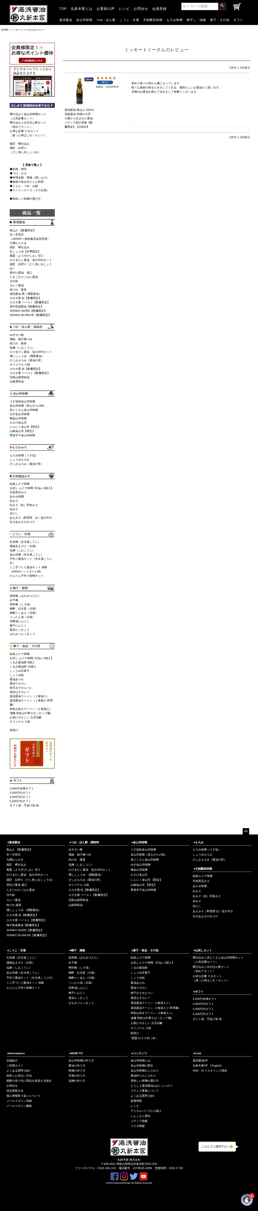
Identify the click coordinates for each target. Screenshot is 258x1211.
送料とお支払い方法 (19, 1075)
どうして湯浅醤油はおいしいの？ (152, 1085)
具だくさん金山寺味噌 (24, 409)
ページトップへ (246, 831)
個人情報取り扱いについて (23, 1095)
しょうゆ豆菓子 (19, 670)
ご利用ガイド (14, 1065)
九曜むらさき (18, 243)
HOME (4, 29)
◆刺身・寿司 (18, 169)
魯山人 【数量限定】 (23, 230)
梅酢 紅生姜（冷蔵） (24, 608)
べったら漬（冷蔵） (22, 617)
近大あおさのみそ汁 (22, 521)
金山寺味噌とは (140, 1060)
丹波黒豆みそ (18, 492)
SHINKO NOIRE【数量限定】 (28, 310)
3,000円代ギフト (20, 792)
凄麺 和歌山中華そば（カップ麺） (31, 713)
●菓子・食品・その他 (144, 950)
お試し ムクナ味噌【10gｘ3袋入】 (32, 488)
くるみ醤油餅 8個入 (22, 662)
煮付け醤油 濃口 (21, 272)
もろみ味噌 (174, 19)
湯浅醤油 (65, 19)
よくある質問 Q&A (18, 1070)
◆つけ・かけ (18, 173)
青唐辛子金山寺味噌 (22, 435)
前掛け (14, 730)
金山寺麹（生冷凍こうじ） (27, 554)
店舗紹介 (12, 1060)
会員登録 (159, 7)
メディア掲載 (139, 1121)
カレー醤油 (17, 285)
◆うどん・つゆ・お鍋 (24, 186)
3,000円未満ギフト (22, 788)
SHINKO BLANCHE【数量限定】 (30, 315)
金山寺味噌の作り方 (81, 1060)
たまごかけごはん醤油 (24, 276)
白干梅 (14, 600)
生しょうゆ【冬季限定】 (25, 251)
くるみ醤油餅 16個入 (23, 666)
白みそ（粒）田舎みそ (24, 505)
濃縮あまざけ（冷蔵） (24, 546)
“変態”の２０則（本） (144, 1038)
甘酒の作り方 (77, 1075)
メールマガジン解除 (19, 1105)
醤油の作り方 (77, 1065)
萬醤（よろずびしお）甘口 (27, 255)
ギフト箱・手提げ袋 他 (24, 805)
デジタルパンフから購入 (146, 1110)
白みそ (14, 500)
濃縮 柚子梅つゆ (21, 339)
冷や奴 (14, 281)
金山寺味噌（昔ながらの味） (28, 405)
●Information (16, 1053)
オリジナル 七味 (20, 364)
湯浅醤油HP (200, 1060)
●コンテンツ (139, 1053)
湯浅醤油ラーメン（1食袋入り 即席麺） (156, 1008)
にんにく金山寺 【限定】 (146, 879)
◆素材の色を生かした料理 (27, 181)
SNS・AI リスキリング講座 (210, 1070)
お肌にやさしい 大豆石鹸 (26, 717)
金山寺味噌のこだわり (145, 1070)
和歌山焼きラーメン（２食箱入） (31, 708)
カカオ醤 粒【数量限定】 (26, 298)
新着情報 (136, 1100)
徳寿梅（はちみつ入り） (25, 595)
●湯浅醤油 (13, 842)
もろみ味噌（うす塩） (24, 455)
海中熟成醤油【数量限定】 (27, 306)
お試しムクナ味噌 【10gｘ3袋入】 (153, 962)
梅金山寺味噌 (18, 418)
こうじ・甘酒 (129, 19)
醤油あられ (17, 679)
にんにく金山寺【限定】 (25, 426)
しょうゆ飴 (17, 675)
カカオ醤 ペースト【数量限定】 (30, 302)
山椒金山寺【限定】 (22, 431)
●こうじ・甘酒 (16, 950)
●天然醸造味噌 (203, 868)
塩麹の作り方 (77, 1080)
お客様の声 (106, 7)
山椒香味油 (17, 381)
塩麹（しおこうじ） (22, 347)
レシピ (124, 7)
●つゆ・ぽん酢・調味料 (84, 842)
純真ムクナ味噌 (19, 483)
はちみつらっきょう (22, 634)
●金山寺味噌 (139, 842)
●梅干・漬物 (77, 950)
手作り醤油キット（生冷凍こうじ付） (30, 977)
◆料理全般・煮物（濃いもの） (29, 177)
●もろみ (199, 842)
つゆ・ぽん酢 (106, 19)
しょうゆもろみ (19, 459)
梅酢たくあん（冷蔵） (24, 612)
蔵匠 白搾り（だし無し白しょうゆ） (30, 879)
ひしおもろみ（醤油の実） (27, 360)
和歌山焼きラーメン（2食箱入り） (153, 1013)
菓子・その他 (219, 19)
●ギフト (199, 991)
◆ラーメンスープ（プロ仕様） (29, 190)
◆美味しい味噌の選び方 (25, 198)
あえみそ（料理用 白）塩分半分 (31, 517)
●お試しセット (203, 950)
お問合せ (141, 7)
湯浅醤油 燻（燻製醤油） (26, 293)
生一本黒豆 (13, 854)
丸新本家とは (82, 7)
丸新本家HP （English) (207, 1065)
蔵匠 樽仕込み (19, 143)
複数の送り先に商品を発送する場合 (29, 1080)
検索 (222, 6)
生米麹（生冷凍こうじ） (25, 541)
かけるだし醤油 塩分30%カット (31, 260)
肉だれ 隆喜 (18, 289)
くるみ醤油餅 (139, 967)
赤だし (14, 513)
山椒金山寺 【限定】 (144, 884)
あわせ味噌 (17, 496)
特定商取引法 (14, 1090)
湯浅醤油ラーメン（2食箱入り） (151, 1002)
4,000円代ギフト (20, 797)
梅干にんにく (18, 625)
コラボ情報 (138, 1126)
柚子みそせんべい (21, 687)
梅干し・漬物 (196, 19)
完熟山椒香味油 (19, 377)
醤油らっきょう (19, 629)
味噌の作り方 (77, 1070)
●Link (197, 1053)
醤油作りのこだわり (143, 1075)
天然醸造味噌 (152, 19)
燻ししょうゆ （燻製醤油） (27, 356)
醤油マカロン (18, 683)
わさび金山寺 (18, 422)
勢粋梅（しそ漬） (21, 604)
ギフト (238, 19)
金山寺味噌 (84, 19)
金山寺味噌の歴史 (142, 1065)
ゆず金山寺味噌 (19, 414)
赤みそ (14, 509)
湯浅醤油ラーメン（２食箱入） (29, 696)
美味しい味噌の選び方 (145, 1080)
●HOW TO (76, 1053)
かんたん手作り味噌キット (27, 575)
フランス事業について (145, 1090)
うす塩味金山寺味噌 (22, 401)
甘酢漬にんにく (19, 621)
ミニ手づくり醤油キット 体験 (25, 982)
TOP (63, 7)
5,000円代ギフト (20, 801)
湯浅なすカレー (19, 692)
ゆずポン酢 (17, 335)
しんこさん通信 (140, 1116)
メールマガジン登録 (19, 1100)
